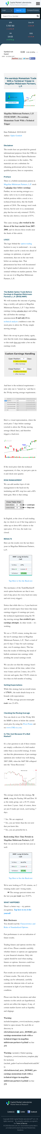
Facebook (34, 1112)
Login (4, 10)
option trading (26, 243)
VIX (10, 33)
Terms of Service (21, 1123)
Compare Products (33, 10)
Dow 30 (31, 23)
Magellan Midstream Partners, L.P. (18, 184)
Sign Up (18, 10)
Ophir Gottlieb (16, 135)
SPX (10, 23)
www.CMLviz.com (14, 727)
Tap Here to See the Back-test (20, 580)
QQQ (31, 33)
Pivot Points (28, 724)
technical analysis (11, 321)
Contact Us (10, 1112)
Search (38, 16)
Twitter (22, 1112)
